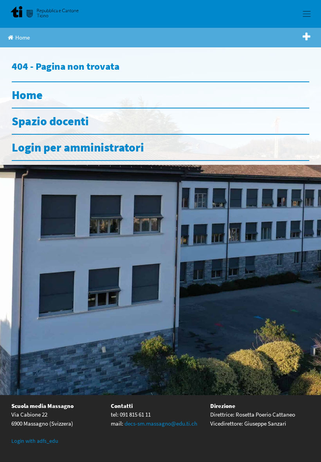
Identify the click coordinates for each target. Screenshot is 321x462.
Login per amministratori (78, 147)
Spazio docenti (50, 121)
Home (22, 37)
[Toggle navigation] (307, 13)
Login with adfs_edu (34, 440)
